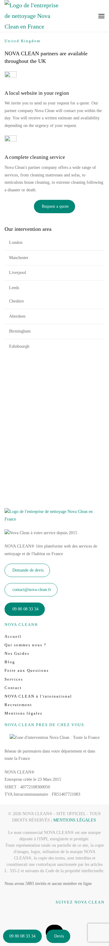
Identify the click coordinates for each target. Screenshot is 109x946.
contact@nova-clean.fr (31, 589)
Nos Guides (17, 653)
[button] (101, 16)
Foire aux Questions (27, 670)
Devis (59, 936)
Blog (10, 662)
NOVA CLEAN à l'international (38, 696)
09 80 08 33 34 (22, 936)
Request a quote (55, 206)
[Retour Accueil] (32, 16)
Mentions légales (23, 713)
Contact (13, 687)
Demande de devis (28, 570)
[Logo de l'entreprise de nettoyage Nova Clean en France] (54, 515)
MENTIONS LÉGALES (74, 820)
